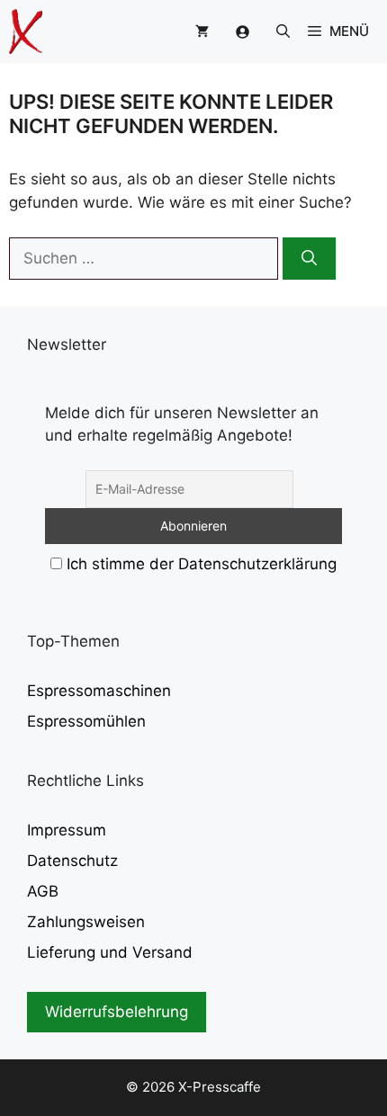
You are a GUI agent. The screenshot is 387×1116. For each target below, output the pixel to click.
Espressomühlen (86, 721)
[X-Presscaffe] (25, 31)
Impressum (66, 830)
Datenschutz (72, 861)
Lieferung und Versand (110, 952)
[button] (283, 31)
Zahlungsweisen (86, 922)
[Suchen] (309, 259)
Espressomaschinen (99, 691)
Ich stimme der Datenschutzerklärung (202, 564)
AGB (42, 891)
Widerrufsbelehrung (116, 1012)
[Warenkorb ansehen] (202, 31)
